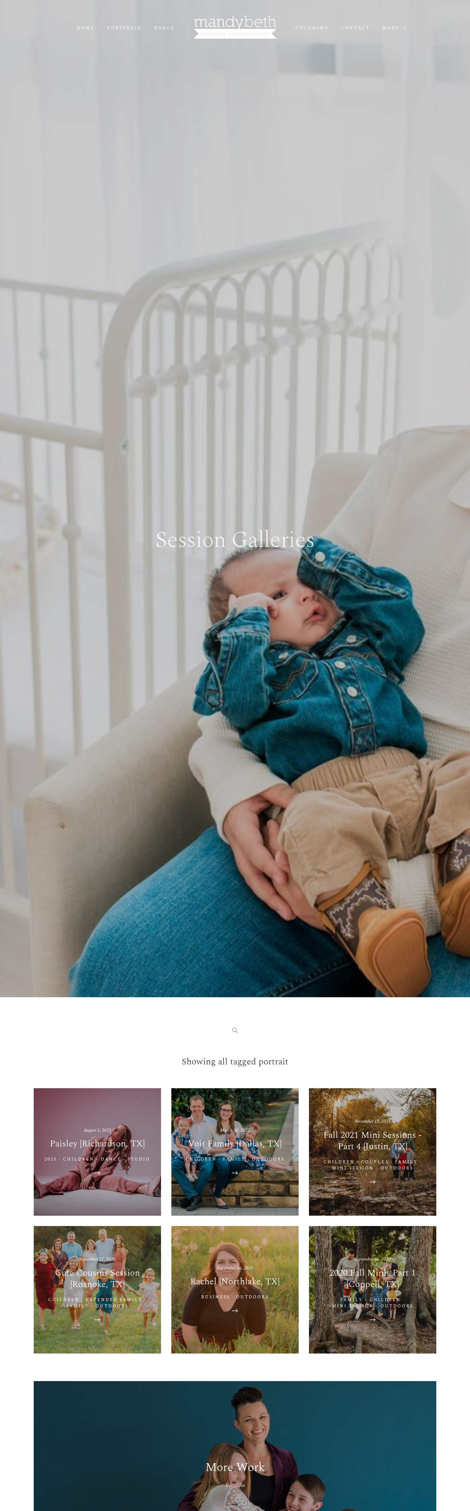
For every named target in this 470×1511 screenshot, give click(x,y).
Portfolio (124, 28)
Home (86, 28)
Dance (164, 28)
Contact (355, 28)
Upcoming (312, 28)
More (392, 28)
